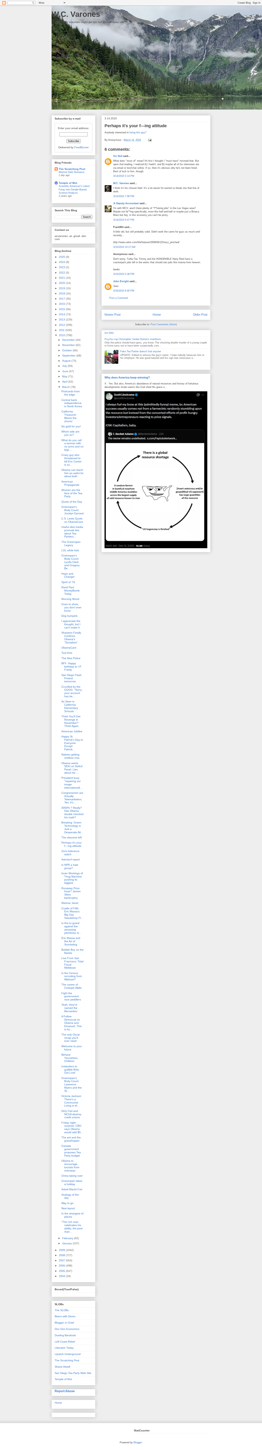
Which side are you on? (70, 433)
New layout (68, 1208)
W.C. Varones (76, 14)
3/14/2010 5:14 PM (123, 175)
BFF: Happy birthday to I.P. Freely (71, 666)
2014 (62, 314)
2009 (62, 1250)
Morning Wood (70, 598)
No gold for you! (71, 426)
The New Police (70, 658)
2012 (62, 324)
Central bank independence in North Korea (71, 403)
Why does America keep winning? (127, 377)
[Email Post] (149, 139)
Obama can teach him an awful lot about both (72, 473)
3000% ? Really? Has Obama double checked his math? (72, 812)
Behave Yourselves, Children (69, 1058)
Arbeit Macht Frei (71, 1189)
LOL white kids (70, 550)
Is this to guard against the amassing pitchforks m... (71, 928)
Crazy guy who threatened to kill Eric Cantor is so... (71, 459)
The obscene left (71, 837)
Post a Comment (118, 298)
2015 (62, 309)
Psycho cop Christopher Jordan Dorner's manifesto (133, 339)
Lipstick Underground (68, 1354)
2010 (62, 335)
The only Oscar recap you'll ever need (70, 1038)
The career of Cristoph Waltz (71, 986)
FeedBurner (81, 147)
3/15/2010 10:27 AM (124, 247)
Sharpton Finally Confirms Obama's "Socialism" (71, 637)
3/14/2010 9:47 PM (123, 219)
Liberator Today (64, 1347)
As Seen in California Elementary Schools (69, 706)
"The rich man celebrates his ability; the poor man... (72, 1226)
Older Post (200, 314)
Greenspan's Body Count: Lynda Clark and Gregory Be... (70, 562)
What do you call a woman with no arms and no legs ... (72, 445)
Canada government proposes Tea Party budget (71, 1150)
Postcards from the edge (70, 393)
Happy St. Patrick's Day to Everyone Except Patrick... (72, 743)
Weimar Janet (69, 902)
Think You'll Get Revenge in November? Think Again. (70, 721)
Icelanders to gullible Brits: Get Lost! (70, 1069)
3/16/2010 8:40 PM (123, 290)
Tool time (66, 652)
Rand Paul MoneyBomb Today (70, 590)
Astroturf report (70, 859)
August (66, 360)
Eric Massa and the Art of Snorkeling (70, 941)
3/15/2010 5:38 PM (123, 274)
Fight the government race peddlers (71, 996)
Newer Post (112, 314)
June (65, 371)
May (65, 376)
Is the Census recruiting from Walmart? (71, 976)
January (67, 1243)
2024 (62, 262)
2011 (62, 330)
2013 (62, 319)
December (69, 339)
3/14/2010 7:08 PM (123, 196)
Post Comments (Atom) (164, 324)
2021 (62, 277)
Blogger (137, 1442)
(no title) (109, 332)
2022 (62, 272)
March (66, 386)
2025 (62, 256)
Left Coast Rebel (65, 1341)
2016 (62, 303)
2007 (62, 1260)
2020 (62, 282)
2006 (62, 1265)
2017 (62, 298)
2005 (62, 1270)
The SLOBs (62, 1310)
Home (157, 314)
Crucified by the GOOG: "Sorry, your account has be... (71, 691)
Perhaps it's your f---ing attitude (71, 844)
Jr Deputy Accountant (126, 203)
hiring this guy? (137, 132)
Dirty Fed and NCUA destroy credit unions (71, 1114)
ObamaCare (68, 647)
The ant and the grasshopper (71, 1139)
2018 (62, 293)
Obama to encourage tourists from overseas (70, 1165)
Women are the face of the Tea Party (71, 493)
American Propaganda (70, 483)
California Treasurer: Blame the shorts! (69, 416)
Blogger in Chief (64, 1322)
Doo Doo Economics (67, 1328)
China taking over (72, 1175)
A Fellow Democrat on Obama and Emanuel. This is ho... (71, 1023)
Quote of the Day (71, 501)
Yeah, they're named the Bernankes (69, 1008)
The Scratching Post (72, 168)
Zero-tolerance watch (70, 853)
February (68, 1238)
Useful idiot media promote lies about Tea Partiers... (72, 531)
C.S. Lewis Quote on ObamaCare (72, 520)
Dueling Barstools (65, 1335)
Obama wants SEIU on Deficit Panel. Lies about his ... (71, 768)
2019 (62, 288)
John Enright (121, 281)
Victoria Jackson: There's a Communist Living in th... (71, 1100)
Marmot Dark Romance (71, 172)
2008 (62, 1255)
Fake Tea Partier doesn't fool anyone (140, 351)
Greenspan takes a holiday (71, 1182)
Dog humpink (69, 615)
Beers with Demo (65, 1316)
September (69, 355)
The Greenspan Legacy (71, 543)
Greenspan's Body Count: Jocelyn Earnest (72, 510)
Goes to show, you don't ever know (71, 607)
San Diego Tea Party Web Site (73, 1373)
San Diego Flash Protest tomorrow (71, 678)
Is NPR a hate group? (69, 866)
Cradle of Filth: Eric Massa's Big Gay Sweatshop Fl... (72, 913)
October (67, 350)
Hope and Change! (68, 575)
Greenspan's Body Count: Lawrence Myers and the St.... (71, 1084)
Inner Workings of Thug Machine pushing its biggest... (72, 878)
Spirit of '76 (68, 582)
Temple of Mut (68, 182)
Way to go (67, 1203)
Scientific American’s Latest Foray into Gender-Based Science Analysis (74, 189)
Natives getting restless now (70, 756)
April (65, 381)
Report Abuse (65, 1391)
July (65, 365)
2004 (62, 1276)
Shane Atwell (62, 1366)
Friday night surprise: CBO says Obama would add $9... (72, 1127)
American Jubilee (71, 731)
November (69, 345)
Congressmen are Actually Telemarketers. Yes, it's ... (72, 797)
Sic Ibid (117, 156)
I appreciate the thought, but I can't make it (70, 624)
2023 (62, 267)
